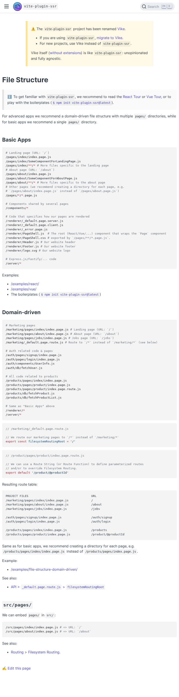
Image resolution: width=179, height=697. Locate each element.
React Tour (132, 96)
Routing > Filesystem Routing (35, 652)
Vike (121, 29)
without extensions (65, 53)
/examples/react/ (25, 284)
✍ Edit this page (16, 668)
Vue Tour (153, 96)
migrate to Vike (109, 38)
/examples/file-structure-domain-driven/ (44, 569)
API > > (57, 587)
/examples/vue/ (23, 289)
